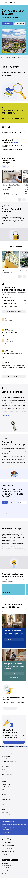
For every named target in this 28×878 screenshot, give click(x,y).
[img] (12, 176)
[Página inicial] (10, 2)
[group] (12, 183)
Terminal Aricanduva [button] (6, 513)
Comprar (10, 166)
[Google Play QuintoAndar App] (6, 860)
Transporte (15, 502)
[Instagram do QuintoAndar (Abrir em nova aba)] (5, 839)
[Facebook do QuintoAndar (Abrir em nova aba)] (3, 839)
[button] (12, 183)
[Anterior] (19, 200)
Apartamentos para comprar (14, 673)
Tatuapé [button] (3, 509)
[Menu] (2, 2)
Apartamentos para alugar (14, 639)
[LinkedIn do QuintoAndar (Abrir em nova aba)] (10, 839)
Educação (24, 502)
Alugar (4, 166)
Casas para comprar (14, 677)
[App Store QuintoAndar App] (14, 860)
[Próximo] (24, 200)
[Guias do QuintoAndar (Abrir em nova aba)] (8, 839)
